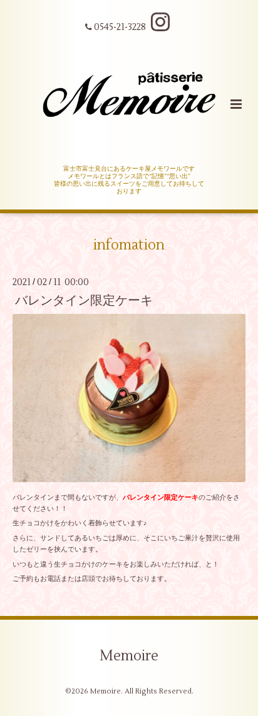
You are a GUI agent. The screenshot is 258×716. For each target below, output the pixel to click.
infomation (129, 245)
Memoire (129, 656)
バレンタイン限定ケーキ (84, 300)
